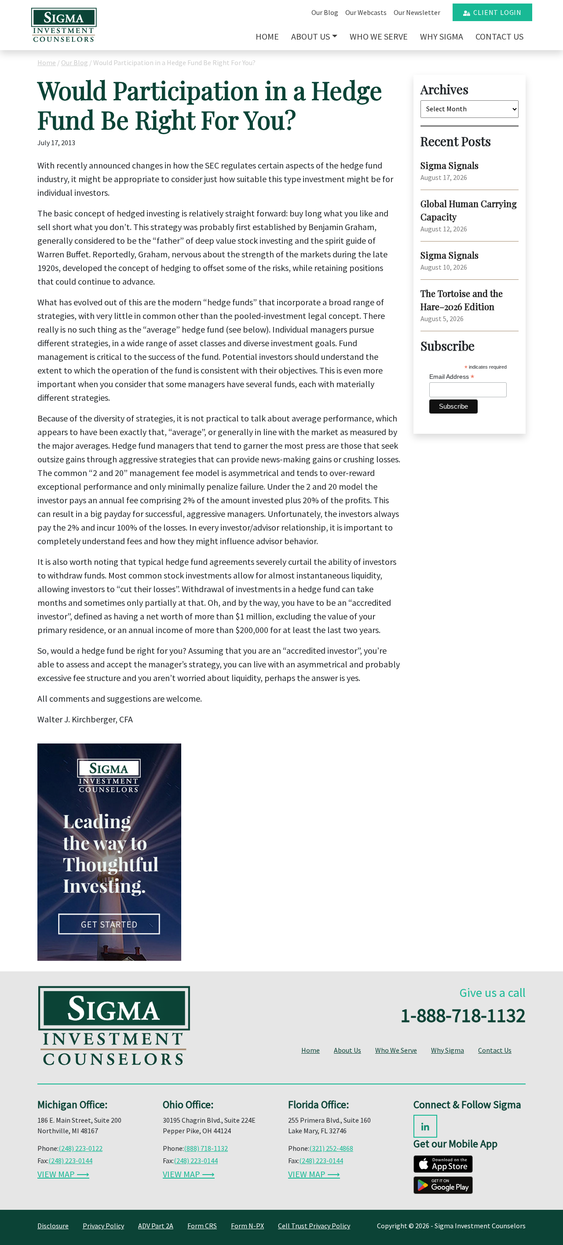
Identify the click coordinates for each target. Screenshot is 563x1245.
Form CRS (202, 1225)
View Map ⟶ (63, 1173)
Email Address (451, 377)
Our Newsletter (417, 12)
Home (267, 36)
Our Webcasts (366, 12)
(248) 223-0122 (80, 1148)
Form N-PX (247, 1225)
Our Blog (324, 12)
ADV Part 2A (155, 1225)
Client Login (496, 12)
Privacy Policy (103, 1225)
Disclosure (53, 1225)
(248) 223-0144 (70, 1160)
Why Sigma (441, 36)
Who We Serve (379, 36)
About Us (310, 36)
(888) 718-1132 (206, 1148)
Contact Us (499, 36)
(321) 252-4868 (331, 1148)
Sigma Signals (449, 165)
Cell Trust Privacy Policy (314, 1225)
